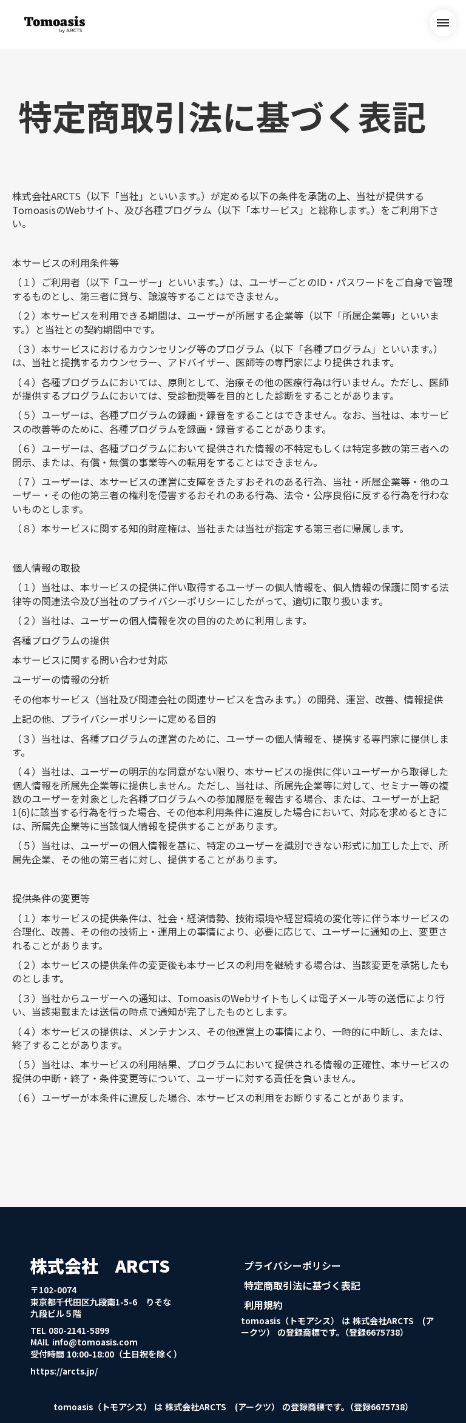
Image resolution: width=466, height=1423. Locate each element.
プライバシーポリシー (292, 1265)
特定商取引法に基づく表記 (302, 1285)
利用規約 (263, 1304)
